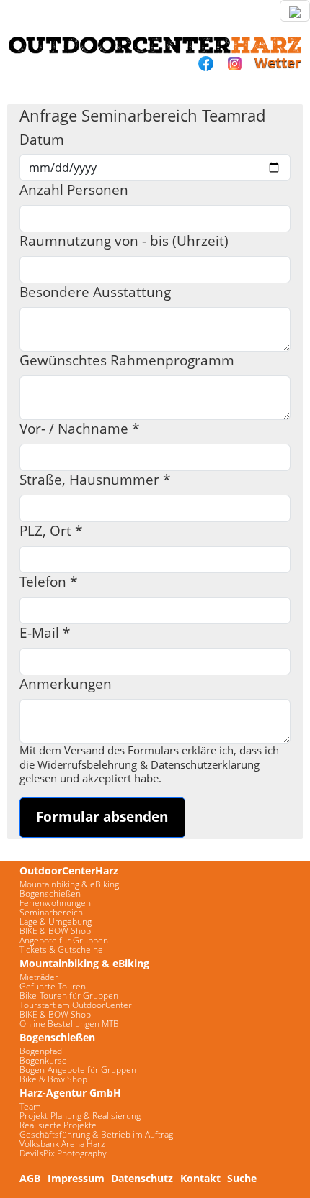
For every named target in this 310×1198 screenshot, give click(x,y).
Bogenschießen (50, 893)
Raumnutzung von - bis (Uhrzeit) (124, 241)
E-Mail (44, 633)
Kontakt (200, 1178)
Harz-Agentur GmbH (70, 1092)
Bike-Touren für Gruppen (68, 995)
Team (30, 1106)
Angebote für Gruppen (63, 940)
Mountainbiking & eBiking (69, 884)
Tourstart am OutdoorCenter (75, 1005)
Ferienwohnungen (55, 903)
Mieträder (38, 977)
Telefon (48, 582)
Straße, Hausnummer (94, 480)
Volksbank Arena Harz (62, 1144)
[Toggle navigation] (295, 11)
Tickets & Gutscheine (61, 949)
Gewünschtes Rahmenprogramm (126, 361)
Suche (242, 1178)
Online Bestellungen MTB (69, 1024)
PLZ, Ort (50, 531)
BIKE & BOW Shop (55, 931)
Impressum (76, 1178)
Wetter (277, 62)
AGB (29, 1178)
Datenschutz (142, 1178)
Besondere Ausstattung (95, 292)
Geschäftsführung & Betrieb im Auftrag (96, 1134)
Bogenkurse (43, 1060)
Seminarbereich (51, 912)
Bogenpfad (40, 1051)
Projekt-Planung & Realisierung (80, 1116)
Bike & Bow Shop (53, 1079)
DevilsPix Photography (63, 1153)
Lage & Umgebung (55, 921)
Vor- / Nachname (79, 429)
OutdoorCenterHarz (68, 870)
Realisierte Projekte (58, 1125)
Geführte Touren (52, 986)
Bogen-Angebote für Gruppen (77, 1070)
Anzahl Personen (73, 190)
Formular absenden (102, 816)
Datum (41, 140)
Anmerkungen (65, 684)
